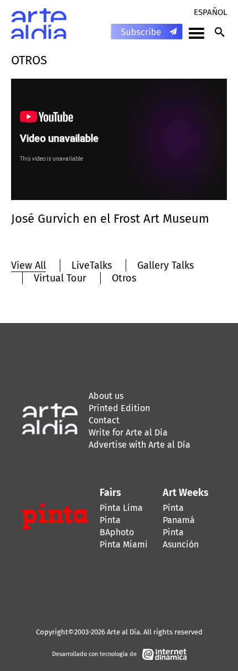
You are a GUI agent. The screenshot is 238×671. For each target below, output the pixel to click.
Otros (124, 278)
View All (28, 265)
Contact (104, 420)
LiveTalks (91, 265)
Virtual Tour (60, 278)
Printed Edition (119, 408)
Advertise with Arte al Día (139, 444)
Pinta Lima (121, 508)
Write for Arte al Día (128, 432)
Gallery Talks (165, 265)
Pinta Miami (124, 544)
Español (210, 12)
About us (106, 396)
